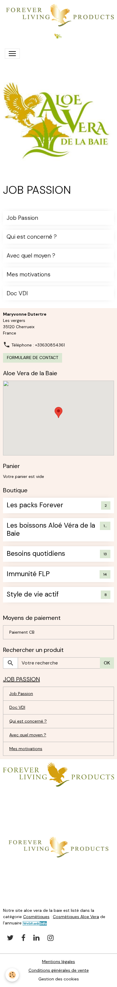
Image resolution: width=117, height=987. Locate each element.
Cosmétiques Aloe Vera (76, 916)
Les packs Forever (35, 505)
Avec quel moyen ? (31, 255)
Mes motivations (28, 274)
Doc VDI (17, 293)
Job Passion (22, 217)
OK (107, 663)
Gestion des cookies (58, 979)
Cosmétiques (36, 916)
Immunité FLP (28, 574)
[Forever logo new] (58, 774)
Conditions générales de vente (58, 970)
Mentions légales (58, 961)
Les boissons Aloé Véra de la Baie (51, 530)
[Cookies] (12, 975)
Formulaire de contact (32, 357)
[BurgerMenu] (12, 54)
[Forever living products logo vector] (58, 847)
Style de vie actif (32, 595)
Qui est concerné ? (32, 236)
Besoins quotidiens (36, 554)
